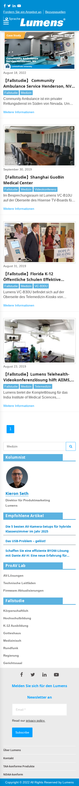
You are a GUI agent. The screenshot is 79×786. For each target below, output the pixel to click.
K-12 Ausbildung (15, 625)
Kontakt (8, 758)
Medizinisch (12, 640)
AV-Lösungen (13, 575)
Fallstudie (11, 92)
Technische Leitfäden (19, 583)
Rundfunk (10, 648)
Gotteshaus (12, 633)
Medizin (26, 92)
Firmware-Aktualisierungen (23, 590)
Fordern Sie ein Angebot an (22, 12)
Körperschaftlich (15, 610)
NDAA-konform (13, 774)
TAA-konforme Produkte (18, 766)
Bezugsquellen (55, 12)
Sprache (14, 18)
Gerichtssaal (12, 663)
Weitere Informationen (18, 112)
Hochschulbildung (17, 618)
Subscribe (22, 732)
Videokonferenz (45, 189)
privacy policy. (35, 720)
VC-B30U (41, 286)
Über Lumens (12, 750)
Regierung (11, 655)
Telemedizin (43, 386)
